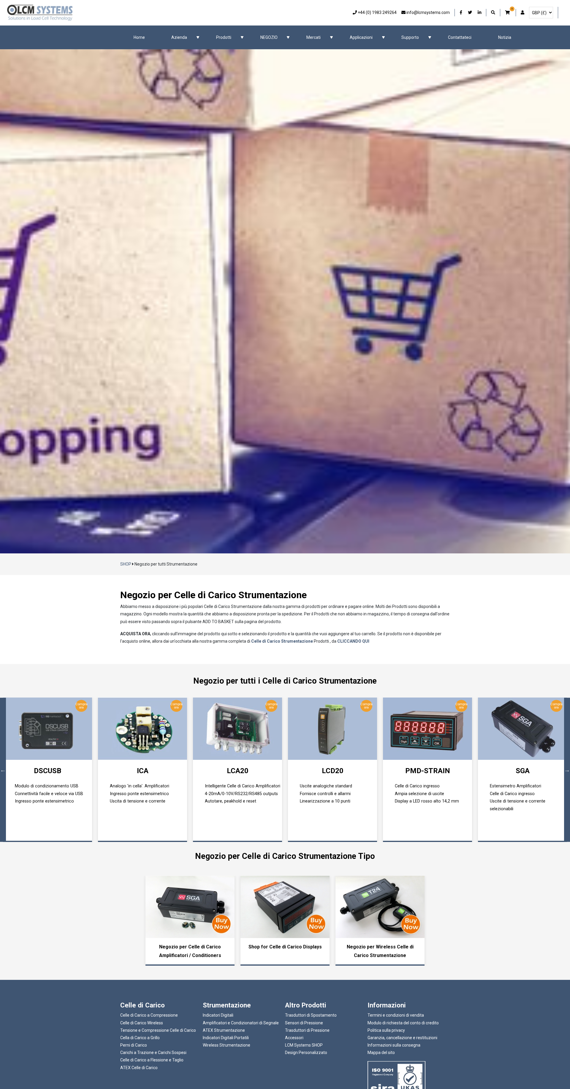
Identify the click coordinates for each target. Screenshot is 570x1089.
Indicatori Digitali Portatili (226, 1037)
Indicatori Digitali (218, 1015)
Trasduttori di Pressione (307, 1030)
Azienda (179, 37)
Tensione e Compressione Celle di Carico (158, 1030)
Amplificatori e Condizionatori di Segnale (241, 1022)
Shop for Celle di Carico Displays (285, 947)
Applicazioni (361, 37)
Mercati (313, 37)
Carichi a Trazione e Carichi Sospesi (153, 1052)
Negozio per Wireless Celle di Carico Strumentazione (380, 951)
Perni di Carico (133, 1045)
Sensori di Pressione (304, 1022)
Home (139, 37)
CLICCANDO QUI (353, 641)
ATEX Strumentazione (224, 1030)
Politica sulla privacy (386, 1030)
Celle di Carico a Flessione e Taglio (151, 1060)
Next (567, 770)
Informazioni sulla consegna (394, 1045)
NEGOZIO (269, 37)
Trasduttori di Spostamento (311, 1015)
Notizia (504, 37)
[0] (508, 12)
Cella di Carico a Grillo (140, 1037)
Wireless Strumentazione (226, 1045)
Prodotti (223, 37)
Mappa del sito (381, 1052)
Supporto (410, 37)
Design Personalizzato (306, 1052)
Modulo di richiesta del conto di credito (403, 1022)
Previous (3, 770)
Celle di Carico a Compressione (149, 1015)
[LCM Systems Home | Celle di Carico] (39, 13)
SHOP (125, 564)
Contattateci (459, 37)
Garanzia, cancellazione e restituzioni (402, 1037)
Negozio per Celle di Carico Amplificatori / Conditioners (190, 951)
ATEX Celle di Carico (139, 1067)
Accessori (294, 1037)
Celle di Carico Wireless (141, 1022)
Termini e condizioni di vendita (396, 1015)
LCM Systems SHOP (304, 1045)
